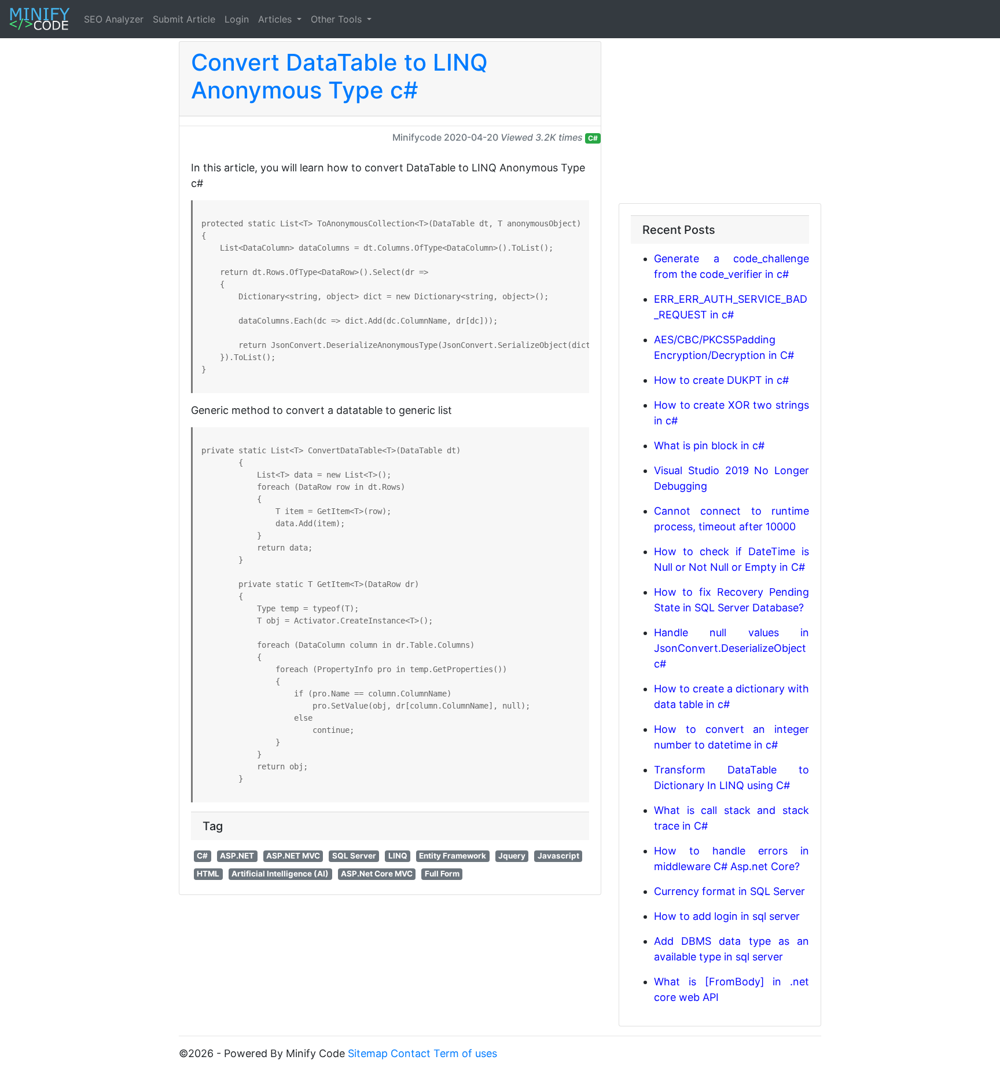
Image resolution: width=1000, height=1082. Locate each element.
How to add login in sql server (727, 916)
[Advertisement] (720, 122)
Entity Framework (452, 855)
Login (237, 19)
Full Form (442, 873)
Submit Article (184, 19)
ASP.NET (237, 855)
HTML (208, 873)
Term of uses (465, 1053)
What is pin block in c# (709, 445)
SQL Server (354, 855)
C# (593, 138)
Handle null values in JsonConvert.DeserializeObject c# (731, 648)
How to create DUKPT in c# (721, 380)
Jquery (511, 855)
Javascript (558, 855)
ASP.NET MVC (293, 855)
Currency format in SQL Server (729, 891)
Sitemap (368, 1053)
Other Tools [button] (338, 19)
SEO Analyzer (114, 19)
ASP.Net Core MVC (377, 873)
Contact (411, 1053)
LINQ (397, 855)
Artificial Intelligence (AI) (280, 873)
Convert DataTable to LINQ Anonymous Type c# (339, 76)
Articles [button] (276, 19)
